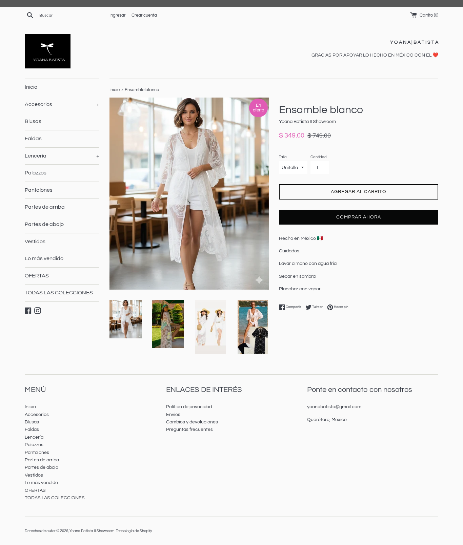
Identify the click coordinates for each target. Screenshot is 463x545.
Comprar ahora (358, 217)
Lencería (62, 156)
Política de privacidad (189, 406)
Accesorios (62, 104)
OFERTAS (37, 275)
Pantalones (39, 190)
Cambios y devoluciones (192, 422)
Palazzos (35, 172)
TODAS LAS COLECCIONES (59, 292)
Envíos (173, 414)
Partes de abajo (44, 224)
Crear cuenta (144, 15)
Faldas (33, 138)
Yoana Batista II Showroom (92, 531)
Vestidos (35, 241)
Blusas (33, 121)
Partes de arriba (45, 207)
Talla (283, 157)
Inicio (31, 87)
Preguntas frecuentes (189, 429)
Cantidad (318, 157)
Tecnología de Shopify (134, 531)
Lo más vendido (44, 258)
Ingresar (117, 15)
